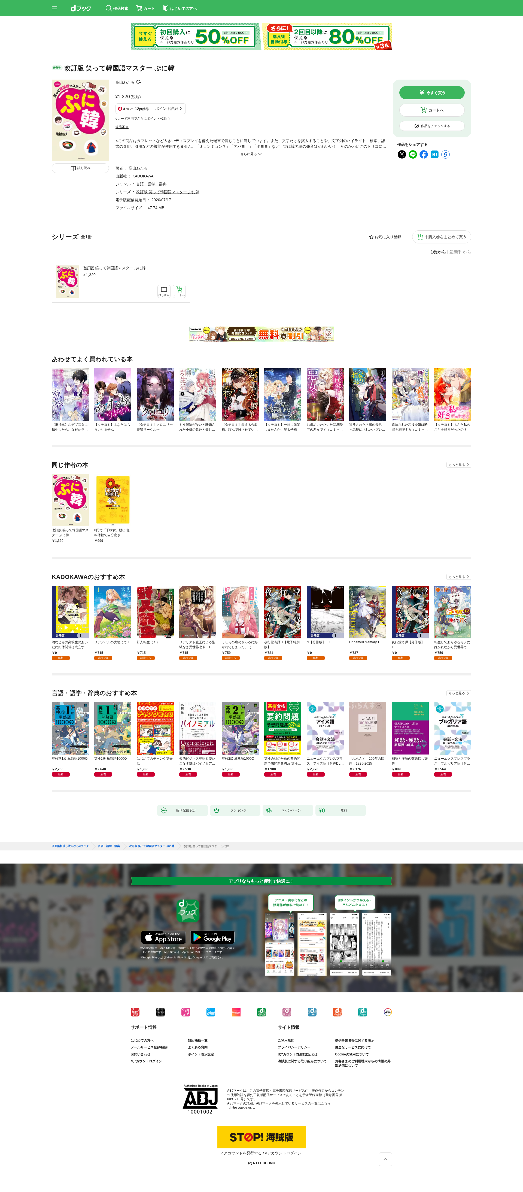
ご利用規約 (286, 1040)
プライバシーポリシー (294, 1047)
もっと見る (457, 465)
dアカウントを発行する (241, 1153)
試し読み (83, 168)
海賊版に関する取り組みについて (302, 1061)
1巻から (438, 252)
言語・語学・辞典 (151, 184)
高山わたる (125, 82)
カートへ (436, 110)
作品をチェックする (435, 126)
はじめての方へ (142, 1040)
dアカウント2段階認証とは (298, 1054)
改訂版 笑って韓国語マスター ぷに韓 (114, 268)
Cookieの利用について (352, 1054)
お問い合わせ (140, 1054)
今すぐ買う (436, 92)
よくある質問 (198, 1047)
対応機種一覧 (198, 1040)
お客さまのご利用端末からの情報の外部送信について (363, 1063)
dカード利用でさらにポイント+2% (141, 118)
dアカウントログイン (146, 1061)
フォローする (138, 82)
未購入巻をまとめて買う (446, 237)
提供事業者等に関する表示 (354, 1040)
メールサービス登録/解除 (149, 1047)
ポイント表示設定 (201, 1054)
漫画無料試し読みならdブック (70, 846)
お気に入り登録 (388, 237)
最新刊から (460, 252)
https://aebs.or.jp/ (242, 1107)
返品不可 (122, 127)
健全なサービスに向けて (353, 1047)
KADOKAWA (142, 176)
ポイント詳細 (166, 108)
